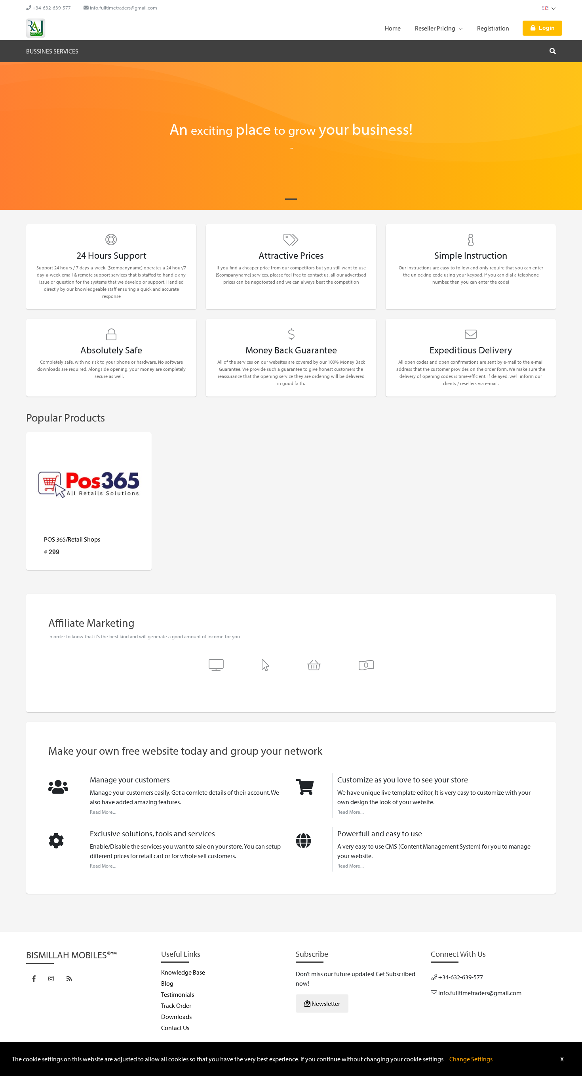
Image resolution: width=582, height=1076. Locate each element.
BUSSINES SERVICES (52, 51)
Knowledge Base (183, 972)
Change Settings (471, 1059)
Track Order (176, 1005)
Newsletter (325, 1003)
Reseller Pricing (435, 28)
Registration (493, 28)
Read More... (103, 812)
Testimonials (177, 994)
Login (547, 28)
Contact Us (175, 1028)
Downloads (176, 1017)
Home (393, 28)
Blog (167, 983)
